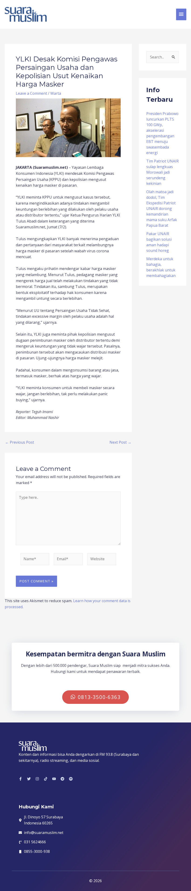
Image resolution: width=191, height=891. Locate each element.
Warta (55, 93)
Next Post (120, 442)
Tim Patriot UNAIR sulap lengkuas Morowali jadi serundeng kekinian (162, 172)
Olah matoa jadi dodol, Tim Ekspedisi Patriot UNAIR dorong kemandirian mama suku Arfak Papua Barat (161, 208)
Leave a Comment (31, 93)
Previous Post (19, 442)
